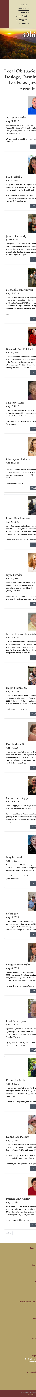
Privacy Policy (31, 1394)
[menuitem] (24, 5)
